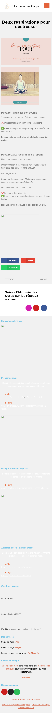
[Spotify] (17, 692)
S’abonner (26, 677)
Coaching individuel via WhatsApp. (16, 575)
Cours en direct (8, 406)
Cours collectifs (17, 397)
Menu (46, 5)
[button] (10, 260)
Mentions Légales (22, 704)
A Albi (7, 394)
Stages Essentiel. (34, 397)
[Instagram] (28, 308)
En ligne (8, 403)
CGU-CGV (36, 704)
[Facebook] (44, 308)
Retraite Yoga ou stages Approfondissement (21, 567)
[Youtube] (36, 308)
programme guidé (35, 406)
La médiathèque (40, 488)
